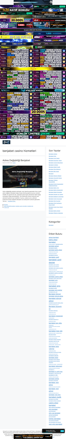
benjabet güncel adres (56, 296)
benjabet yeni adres (54, 384)
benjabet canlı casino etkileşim (54, 266)
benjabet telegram (55, 366)
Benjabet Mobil (52, 334)
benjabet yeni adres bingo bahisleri (54, 386)
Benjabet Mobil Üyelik (54, 167)
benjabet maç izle (55, 331)
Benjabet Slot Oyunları (54, 201)
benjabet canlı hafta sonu (53, 269)
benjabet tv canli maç (56, 371)
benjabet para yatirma (54, 347)
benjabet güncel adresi (55, 299)
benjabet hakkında (53, 310)
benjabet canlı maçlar (52, 271)
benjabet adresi (54, 246)
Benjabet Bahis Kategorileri (56, 190)
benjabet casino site (52, 274)
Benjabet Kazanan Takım (55, 160)
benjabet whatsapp (53, 380)
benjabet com (53, 280)
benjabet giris (30, 206)
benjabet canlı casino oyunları (56, 268)
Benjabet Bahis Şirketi (54, 211)
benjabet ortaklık (51, 344)
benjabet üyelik (55, 397)
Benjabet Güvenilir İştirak (55, 178)
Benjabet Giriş (52, 156)
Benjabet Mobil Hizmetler (55, 192)
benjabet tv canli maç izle (55, 373)
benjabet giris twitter (55, 290)
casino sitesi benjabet (53, 404)
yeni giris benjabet (55, 424)
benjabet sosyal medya (54, 359)
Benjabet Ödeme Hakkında (56, 213)
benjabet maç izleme (52, 333)
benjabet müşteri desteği (55, 339)
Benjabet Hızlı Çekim (54, 158)
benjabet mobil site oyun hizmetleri (54, 336)
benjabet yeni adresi (54, 390)
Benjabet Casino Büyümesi (56, 162)
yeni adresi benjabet (54, 420)
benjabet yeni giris (55, 394)
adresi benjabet (54, 237)
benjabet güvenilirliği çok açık (54, 304)
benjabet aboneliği (52, 244)
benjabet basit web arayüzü (53, 251)
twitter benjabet (55, 419)
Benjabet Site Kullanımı (55, 169)
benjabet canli (54, 257)
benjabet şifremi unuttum (55, 400)
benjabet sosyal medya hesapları (54, 361)
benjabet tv (51, 369)
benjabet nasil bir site (54, 341)
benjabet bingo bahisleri (53, 253)
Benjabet (6, 204)
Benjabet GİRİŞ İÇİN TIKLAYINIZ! (33, 30)
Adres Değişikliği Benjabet (16, 160)
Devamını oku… (12, 201)
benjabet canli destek (55, 261)
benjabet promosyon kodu (55, 352)
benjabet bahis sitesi (55, 250)
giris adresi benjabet (54, 407)
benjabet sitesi (53, 357)
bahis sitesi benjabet (53, 241)
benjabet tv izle (53, 375)
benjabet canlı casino (54, 264)
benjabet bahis (53, 248)
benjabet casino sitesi (56, 276)
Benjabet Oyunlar (58, 344)
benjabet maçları (59, 333)
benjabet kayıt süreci (52, 321)
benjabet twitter (54, 378)
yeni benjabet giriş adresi (55, 422)
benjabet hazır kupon (52, 312)
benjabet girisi (53, 288)
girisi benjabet (52, 411)
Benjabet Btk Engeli (54, 171)
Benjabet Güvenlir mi (55, 308)
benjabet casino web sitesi (55, 278)
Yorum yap (6, 207)
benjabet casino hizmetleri (21, 206)
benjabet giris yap (53, 292)
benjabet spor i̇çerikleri (52, 364)
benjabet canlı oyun (59, 271)
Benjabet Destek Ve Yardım (56, 194)
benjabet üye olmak (53, 399)
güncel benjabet (53, 415)
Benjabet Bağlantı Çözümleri (56, 196)
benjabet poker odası (52, 350)
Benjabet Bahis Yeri (54, 188)
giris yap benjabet (54, 413)
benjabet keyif (51, 325)
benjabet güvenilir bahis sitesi (56, 302)
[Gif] (33, 68)
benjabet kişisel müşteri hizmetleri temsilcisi (54, 327)
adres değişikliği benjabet (9, 206)
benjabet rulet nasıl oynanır (53, 354)
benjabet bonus (53, 255)
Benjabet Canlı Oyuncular (55, 198)
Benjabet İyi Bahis (53, 165)
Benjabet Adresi (53, 154)
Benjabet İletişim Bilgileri (55, 176)
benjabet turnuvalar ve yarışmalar (54, 368)
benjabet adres (59, 244)
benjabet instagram (56, 316)
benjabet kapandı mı (53, 319)
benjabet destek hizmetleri (53, 282)
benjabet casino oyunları (56, 273)
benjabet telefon (59, 364)
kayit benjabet (52, 416)
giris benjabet (53, 409)
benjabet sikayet (53, 355)
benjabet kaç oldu (55, 323)
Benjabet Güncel (55, 294)
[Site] (16, 50)
